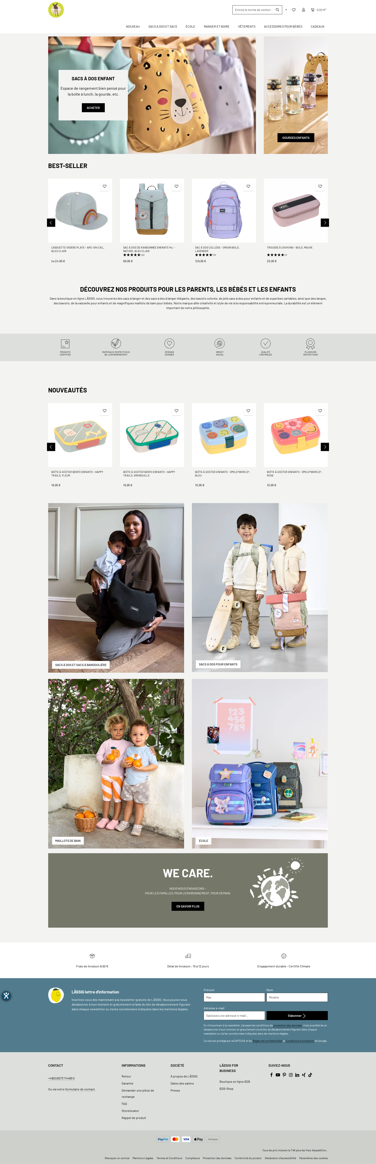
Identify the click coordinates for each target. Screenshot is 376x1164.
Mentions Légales (143, 1158)
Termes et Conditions (169, 1158)
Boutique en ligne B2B (235, 1081)
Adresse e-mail (214, 1008)
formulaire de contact (80, 1089)
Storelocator (130, 1110)
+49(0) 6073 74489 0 (61, 1078)
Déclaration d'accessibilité (280, 1158)
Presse (175, 1090)
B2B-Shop (226, 1088)
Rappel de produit (134, 1118)
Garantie (127, 1083)
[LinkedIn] (297, 1076)
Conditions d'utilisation (300, 1040)
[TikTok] (310, 1076)
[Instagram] (291, 1076)
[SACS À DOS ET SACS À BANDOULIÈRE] (116, 588)
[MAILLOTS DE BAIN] (116, 764)
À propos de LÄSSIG (184, 1076)
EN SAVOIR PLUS (187, 906)
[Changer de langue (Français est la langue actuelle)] (285, 10)
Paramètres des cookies (313, 1158)
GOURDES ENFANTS (295, 137)
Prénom (209, 990)
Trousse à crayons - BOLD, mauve (290, 247)
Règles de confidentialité (267, 1040)
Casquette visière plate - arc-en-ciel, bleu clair (77, 249)
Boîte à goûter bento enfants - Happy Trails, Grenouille (149, 473)
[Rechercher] (277, 9)
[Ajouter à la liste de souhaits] (104, 186)
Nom (270, 990)
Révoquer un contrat (117, 1158)
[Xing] (304, 1076)
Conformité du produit (248, 1158)
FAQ (124, 1103)
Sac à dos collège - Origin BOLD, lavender (217, 249)
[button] (152, 255)
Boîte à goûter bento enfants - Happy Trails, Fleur (77, 473)
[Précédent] (51, 223)
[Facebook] (271, 1076)
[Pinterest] (284, 1076)
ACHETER (93, 107)
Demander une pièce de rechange (138, 1093)
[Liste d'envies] (293, 9)
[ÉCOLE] (260, 764)
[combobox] (252, 9)
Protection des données (217, 1158)
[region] (188, 222)
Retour (126, 1076)
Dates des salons (182, 1083)
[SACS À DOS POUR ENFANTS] (260, 587)
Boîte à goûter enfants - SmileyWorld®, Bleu (222, 473)
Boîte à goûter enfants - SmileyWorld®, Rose (294, 473)
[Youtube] (278, 1076)
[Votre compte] (303, 9)
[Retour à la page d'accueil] (56, 10)
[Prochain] (325, 223)
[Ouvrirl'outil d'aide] (6, 995)
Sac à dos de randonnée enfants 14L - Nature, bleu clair (149, 249)
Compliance (192, 1158)
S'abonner (295, 1015)
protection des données (287, 1025)
